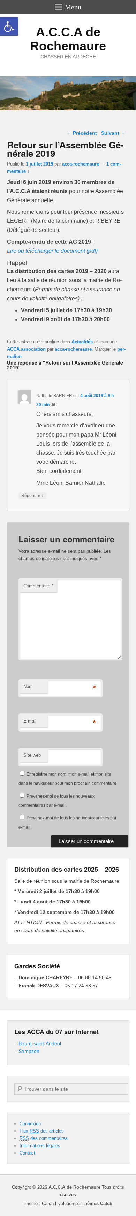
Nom (28, 686)
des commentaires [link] (44, 1138)
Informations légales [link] (40, 1145)
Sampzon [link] (28, 1051)
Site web (32, 755)
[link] (9, 26)
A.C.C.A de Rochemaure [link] (68, 39)
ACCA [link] (13, 349)
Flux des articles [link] (42, 1131)
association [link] (33, 349)
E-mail (29, 721)
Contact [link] (27, 1153)
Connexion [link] (30, 1123)
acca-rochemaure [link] (80, 164)
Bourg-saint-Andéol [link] (39, 1043)
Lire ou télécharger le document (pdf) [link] (52, 251)
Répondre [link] (32, 495)
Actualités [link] (82, 341)
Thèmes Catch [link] (97, 1203)
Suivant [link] (113, 133)
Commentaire (38, 585)
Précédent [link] (82, 133)
